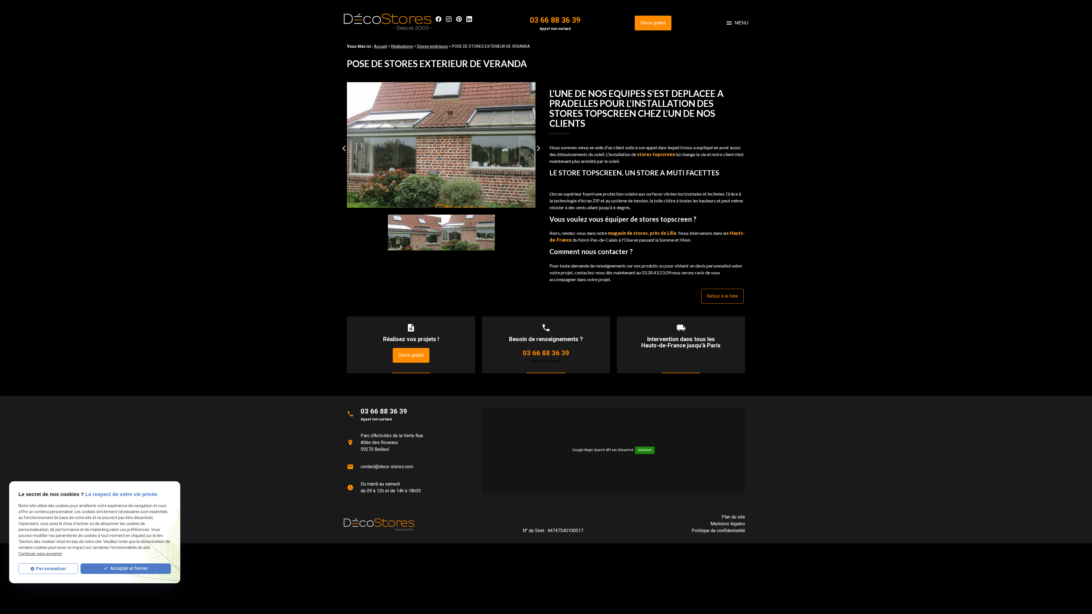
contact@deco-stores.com (387, 466)
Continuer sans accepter (40, 553)
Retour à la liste (722, 296)
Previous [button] (344, 148)
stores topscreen (656, 154)
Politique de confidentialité (718, 530)
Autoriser (645, 450)
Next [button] (538, 148)
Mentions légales (727, 523)
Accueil (380, 46)
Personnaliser (51, 568)
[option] (441, 148)
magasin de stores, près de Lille (642, 233)
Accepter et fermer (128, 568)
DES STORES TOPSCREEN (631, 108)
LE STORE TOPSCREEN (585, 173)
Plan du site (733, 517)
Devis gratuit (653, 23)
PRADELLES (573, 103)
